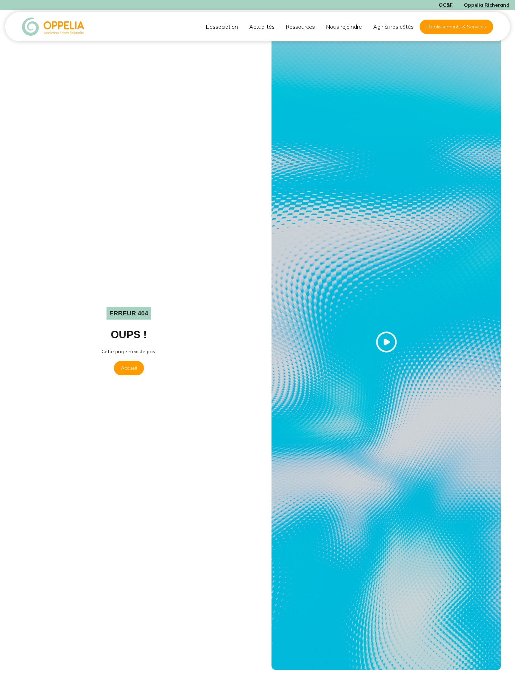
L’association (222, 26)
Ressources (300, 26)
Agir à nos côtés (393, 26)
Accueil (129, 368)
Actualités (262, 26)
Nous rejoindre (344, 26)
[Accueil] (53, 27)
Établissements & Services (456, 26)
